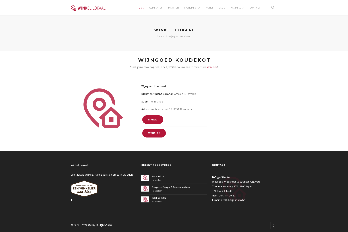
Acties (210, 7)
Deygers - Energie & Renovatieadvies (171, 187)
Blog (222, 7)
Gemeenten (156, 7)
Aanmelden (237, 7)
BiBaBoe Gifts (159, 198)
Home (140, 7)
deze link (212, 67)
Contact (255, 7)
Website (154, 133)
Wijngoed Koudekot (179, 36)
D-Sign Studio (104, 225)
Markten (173, 7)
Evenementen (192, 7)
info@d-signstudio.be (233, 200)
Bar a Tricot (158, 176)
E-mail (152, 119)
